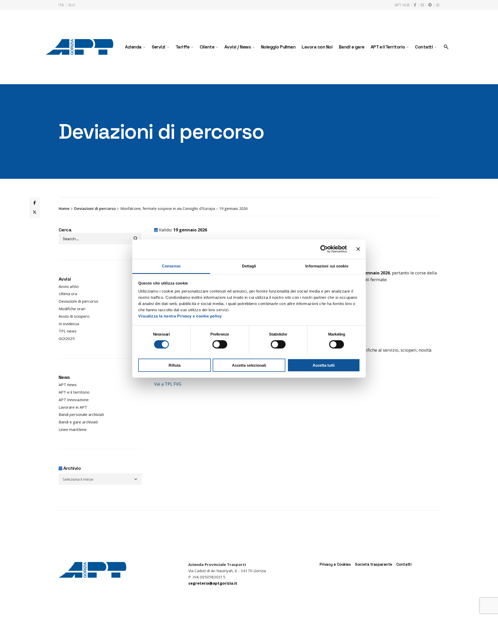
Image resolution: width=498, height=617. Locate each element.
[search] (136, 238)
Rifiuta (175, 365)
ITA (61, 5)
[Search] (446, 47)
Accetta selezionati (249, 365)
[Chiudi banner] (358, 249)
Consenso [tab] (171, 266)
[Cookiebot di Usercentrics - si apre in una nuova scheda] (324, 249)
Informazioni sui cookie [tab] (326, 266)
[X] (34, 212)
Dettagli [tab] (249, 266)
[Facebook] (34, 203)
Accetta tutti (324, 365)
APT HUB (402, 5)
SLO (71, 5)
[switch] (219, 344)
